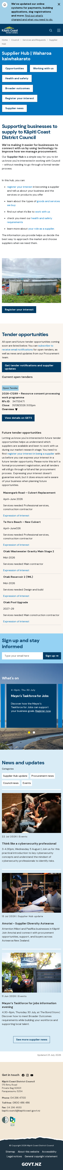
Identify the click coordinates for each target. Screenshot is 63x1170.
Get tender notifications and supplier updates (29, 367)
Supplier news (14, 108)
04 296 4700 (18, 1097)
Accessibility (49, 1151)
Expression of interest (16, 515)
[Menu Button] (58, 30)
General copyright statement (41, 1156)
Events (27, 783)
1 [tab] (29, 732)
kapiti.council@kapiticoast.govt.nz (21, 1110)
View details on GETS (18, 418)
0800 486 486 (21, 1102)
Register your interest (19, 98)
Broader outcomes (17, 88)
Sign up (51, 655)
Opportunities (14, 68)
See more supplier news (31, 1039)
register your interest (19, 187)
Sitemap (10, 1151)
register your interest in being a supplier (30, 453)
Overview (8, 409)
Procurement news (43, 776)
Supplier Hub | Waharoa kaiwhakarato (26, 56)
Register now (43, 711)
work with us (42, 211)
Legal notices (14, 1156)
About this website (28, 1151)
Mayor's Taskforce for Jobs (29, 696)
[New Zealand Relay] (11, 1121)
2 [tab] (34, 732)
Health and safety (16, 78)
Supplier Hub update (15, 776)
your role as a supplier (41, 228)
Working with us (43, 68)
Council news (11, 783)
